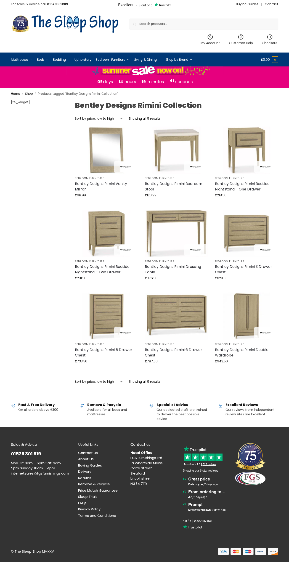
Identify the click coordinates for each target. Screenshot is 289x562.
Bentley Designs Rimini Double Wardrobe (241, 352)
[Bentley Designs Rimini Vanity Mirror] (106, 150)
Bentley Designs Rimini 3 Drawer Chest (243, 269)
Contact (271, 4)
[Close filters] (57, 102)
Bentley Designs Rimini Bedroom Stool (173, 186)
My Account (210, 43)
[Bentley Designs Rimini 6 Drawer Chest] (176, 316)
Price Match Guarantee (98, 490)
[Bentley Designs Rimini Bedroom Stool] (176, 150)
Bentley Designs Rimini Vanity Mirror (101, 186)
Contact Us (88, 452)
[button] (269, 59)
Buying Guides (247, 4)
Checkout (270, 43)
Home (15, 94)
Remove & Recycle (94, 484)
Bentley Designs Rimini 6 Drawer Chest (173, 352)
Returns (84, 477)
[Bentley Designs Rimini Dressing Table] (176, 233)
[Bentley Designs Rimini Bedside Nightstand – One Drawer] (246, 150)
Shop (29, 94)
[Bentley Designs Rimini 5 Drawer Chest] (106, 316)
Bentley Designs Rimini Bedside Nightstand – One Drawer (242, 186)
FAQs (82, 503)
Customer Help (241, 43)
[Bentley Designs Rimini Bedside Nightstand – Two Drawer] (106, 233)
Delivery (84, 471)
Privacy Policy (89, 509)
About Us (86, 458)
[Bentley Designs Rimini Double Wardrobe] (246, 316)
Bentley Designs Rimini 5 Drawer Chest (103, 352)
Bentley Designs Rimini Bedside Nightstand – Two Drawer (102, 269)
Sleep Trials (87, 496)
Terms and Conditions (97, 515)
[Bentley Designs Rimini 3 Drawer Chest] (246, 233)
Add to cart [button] (106, 205)
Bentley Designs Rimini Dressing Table (173, 269)
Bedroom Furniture (89, 178)
